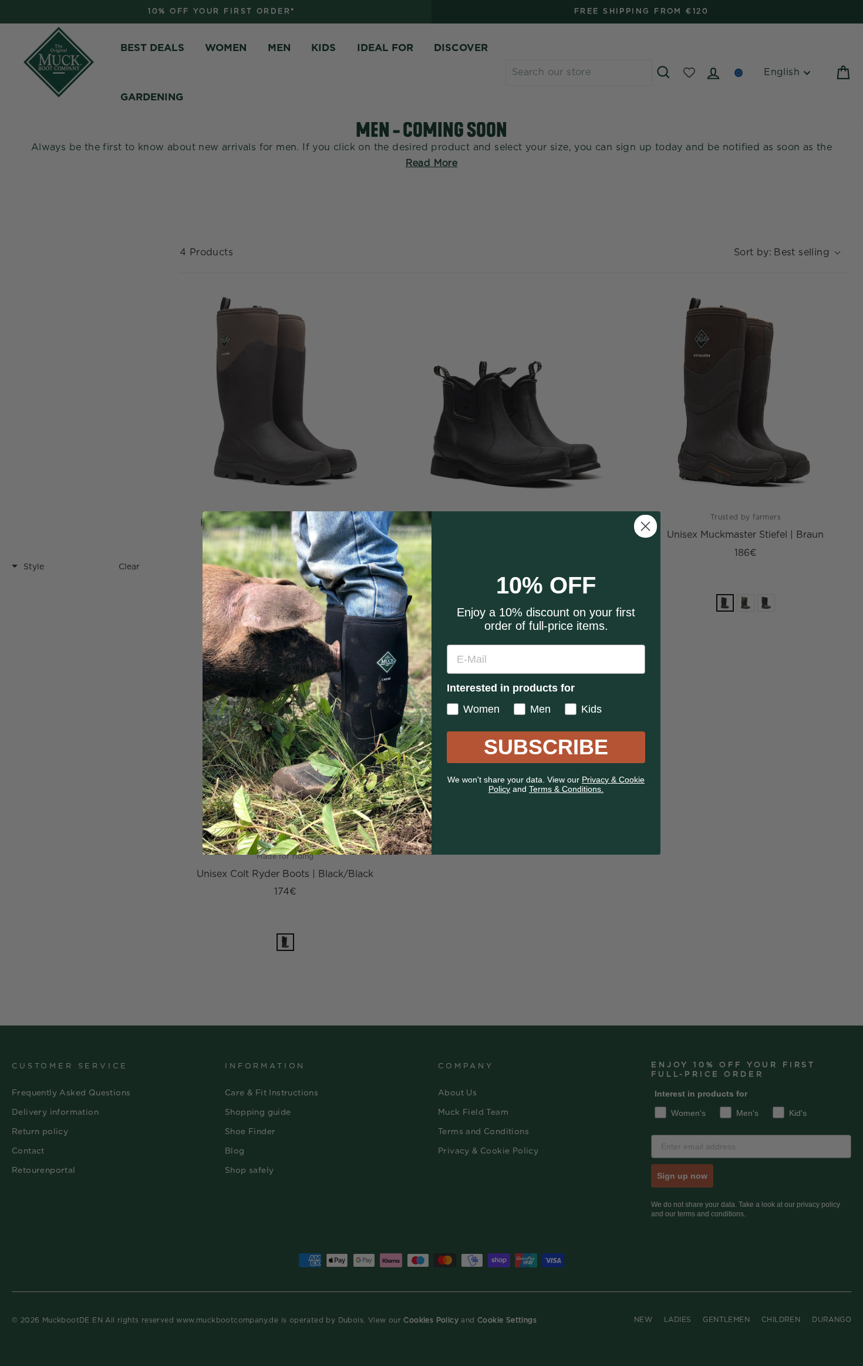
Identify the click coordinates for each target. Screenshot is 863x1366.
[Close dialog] (645, 526)
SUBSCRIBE (546, 747)
